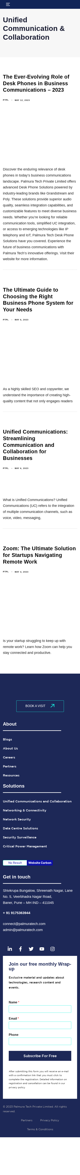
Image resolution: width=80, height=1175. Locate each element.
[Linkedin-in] (10, 949)
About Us (10, 748)
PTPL (6, 100)
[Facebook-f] (20, 949)
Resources (11, 775)
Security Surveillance (20, 837)
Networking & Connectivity (24, 810)
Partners (9, 766)
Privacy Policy (49, 1120)
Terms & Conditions (40, 1129)
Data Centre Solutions (20, 828)
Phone (13, 1034)
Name (14, 1002)
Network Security (17, 819)
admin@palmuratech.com (23, 930)
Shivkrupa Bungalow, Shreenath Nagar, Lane (38, 891)
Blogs (7, 739)
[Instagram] (52, 949)
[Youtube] (42, 949)
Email (14, 1018)
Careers (9, 757)
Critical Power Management (25, 846)
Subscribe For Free (40, 1056)
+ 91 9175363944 (17, 913)
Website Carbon (39, 863)
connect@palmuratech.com (24, 924)
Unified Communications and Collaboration (37, 801)
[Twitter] (31, 949)
